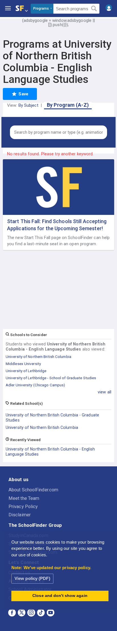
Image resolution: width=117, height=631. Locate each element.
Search (94, 9)
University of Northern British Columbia (42, 427)
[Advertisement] (58, 289)
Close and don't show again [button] (59, 596)
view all (104, 392)
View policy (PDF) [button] (32, 578)
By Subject (28, 105)
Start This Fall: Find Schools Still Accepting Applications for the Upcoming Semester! (57, 224)
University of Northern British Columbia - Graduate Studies (52, 417)
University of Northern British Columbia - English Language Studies (50, 451)
